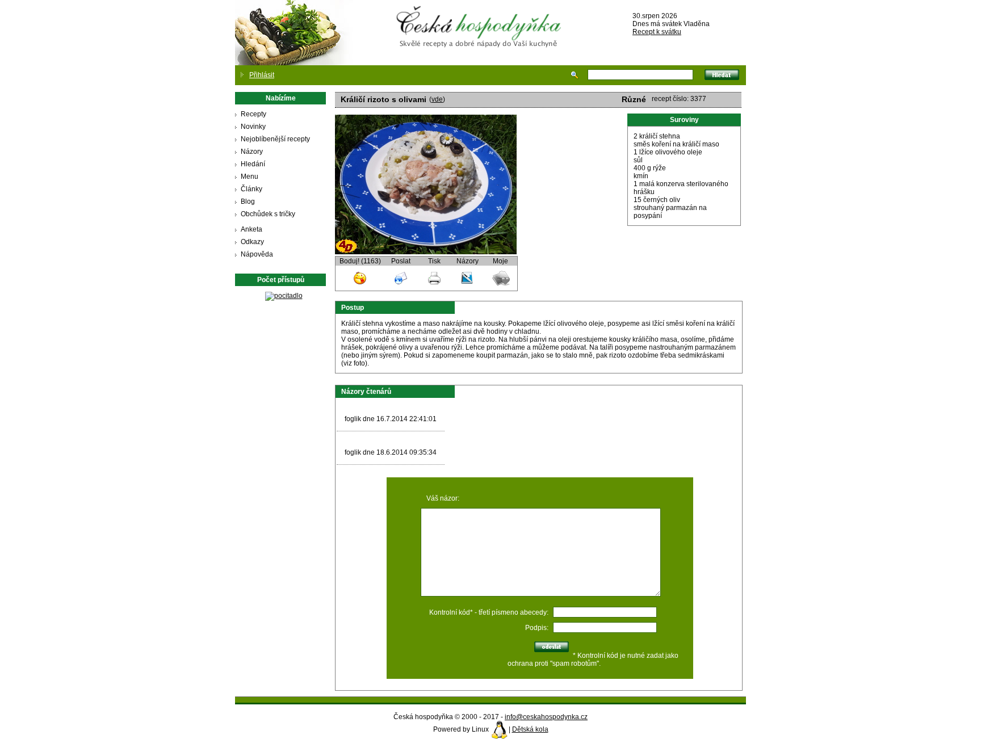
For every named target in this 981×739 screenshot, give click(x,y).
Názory (252, 152)
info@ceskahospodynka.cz (546, 717)
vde (437, 99)
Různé (634, 99)
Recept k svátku (656, 32)
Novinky (253, 127)
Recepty (253, 114)
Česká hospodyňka (481, 17)
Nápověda (257, 254)
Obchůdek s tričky (268, 214)
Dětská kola (530, 729)
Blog (248, 201)
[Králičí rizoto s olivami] (426, 252)
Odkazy (252, 242)
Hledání (253, 164)
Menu (249, 176)
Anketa (251, 229)
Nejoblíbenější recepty (275, 139)
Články (251, 189)
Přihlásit (261, 75)
